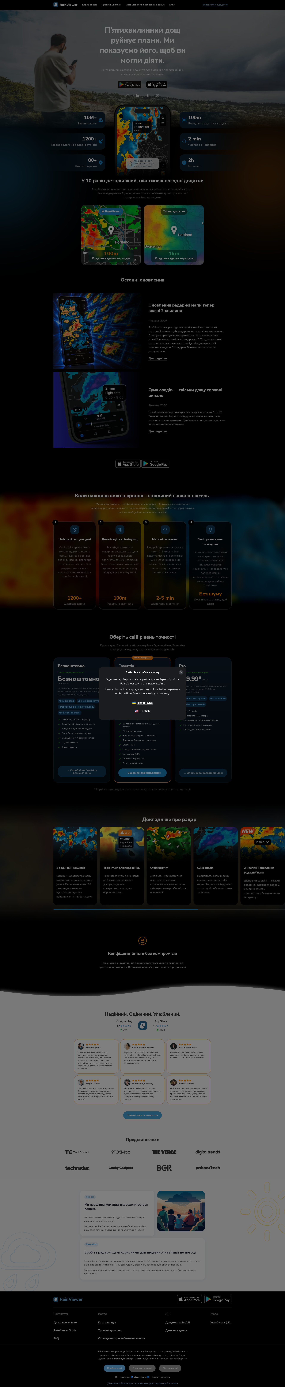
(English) (145, 711)
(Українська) (145, 703)
